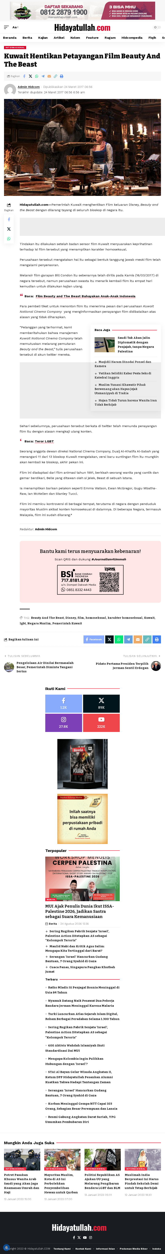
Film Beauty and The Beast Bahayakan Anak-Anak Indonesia (85, 296)
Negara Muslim (39, 623)
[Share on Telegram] (43, 76)
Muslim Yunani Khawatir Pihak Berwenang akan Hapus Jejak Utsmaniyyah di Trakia (120, 389)
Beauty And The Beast (47, 618)
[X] (101, 704)
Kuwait (149, 618)
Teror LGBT (44, 441)
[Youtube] (101, 723)
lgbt (23, 623)
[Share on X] (30, 76)
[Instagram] (63, 723)
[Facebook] (63, 704)
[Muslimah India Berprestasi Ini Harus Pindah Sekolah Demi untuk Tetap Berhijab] (143, 1160)
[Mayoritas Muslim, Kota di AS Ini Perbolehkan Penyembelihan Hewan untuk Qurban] (62, 1160)
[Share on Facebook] (24, 76)
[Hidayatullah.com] (82, 27)
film (81, 618)
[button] (7, 27)
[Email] (49, 76)
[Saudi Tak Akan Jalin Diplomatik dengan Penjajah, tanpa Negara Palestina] (105, 344)
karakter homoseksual (125, 618)
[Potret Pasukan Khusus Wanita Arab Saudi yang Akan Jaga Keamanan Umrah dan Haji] (22, 1160)
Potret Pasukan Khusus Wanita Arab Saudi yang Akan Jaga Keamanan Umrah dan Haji (21, 1183)
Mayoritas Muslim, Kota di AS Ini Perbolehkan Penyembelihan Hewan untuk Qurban (61, 1183)
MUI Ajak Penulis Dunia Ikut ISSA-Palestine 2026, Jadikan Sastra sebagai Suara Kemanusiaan (79, 911)
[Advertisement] (90, 444)
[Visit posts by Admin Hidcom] (10, 90)
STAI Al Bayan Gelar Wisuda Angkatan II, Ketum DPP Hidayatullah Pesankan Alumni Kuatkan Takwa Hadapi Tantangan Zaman (79, 1077)
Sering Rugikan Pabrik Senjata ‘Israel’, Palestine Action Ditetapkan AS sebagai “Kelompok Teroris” (77, 935)
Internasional (15, 47)
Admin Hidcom (29, 87)
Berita (51, 899)
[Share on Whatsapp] (36, 76)
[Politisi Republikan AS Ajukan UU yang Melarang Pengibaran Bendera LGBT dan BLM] (103, 1160)
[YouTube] (85, 1237)
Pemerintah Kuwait (67, 623)
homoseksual (96, 618)
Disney (70, 618)
